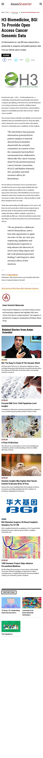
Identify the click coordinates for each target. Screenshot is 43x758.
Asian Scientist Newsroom (31, 12)
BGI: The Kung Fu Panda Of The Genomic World (21, 363)
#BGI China (16, 288)
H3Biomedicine (12, 275)
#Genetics (35, 288)
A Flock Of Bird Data (10, 442)
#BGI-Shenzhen (25, 288)
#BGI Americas (7, 288)
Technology (14, 12)
